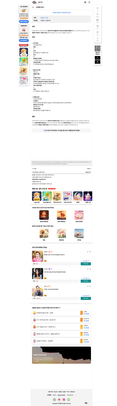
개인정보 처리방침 (61, 395)
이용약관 (54, 395)
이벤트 (85, 2)
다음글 (88, 168)
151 (90, 286)
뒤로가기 (33, 7)
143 (90, 251)
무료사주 (55, 391)
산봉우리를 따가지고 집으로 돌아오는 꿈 (41, 177)
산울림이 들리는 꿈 (36, 181)
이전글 (34, 168)
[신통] (34, 2)
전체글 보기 (88, 172)
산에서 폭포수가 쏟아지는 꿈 (39, 179)
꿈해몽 (42, 17)
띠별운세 (60, 391)
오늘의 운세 (50, 391)
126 (90, 269)
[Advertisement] (61, 146)
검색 (89, 2)
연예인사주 (72, 391)
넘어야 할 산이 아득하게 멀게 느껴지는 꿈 (42, 184)
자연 (47, 17)
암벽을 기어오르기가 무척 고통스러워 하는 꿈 (43, 175)
